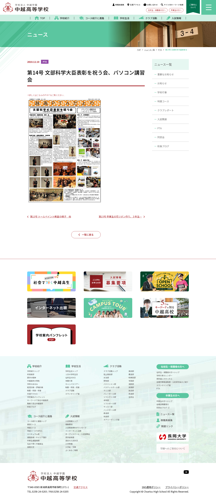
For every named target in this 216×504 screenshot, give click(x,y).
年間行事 (68, 381)
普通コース (31, 424)
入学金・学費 (70, 447)
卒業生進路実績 (33, 440)
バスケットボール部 (111, 387)
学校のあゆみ (32, 384)
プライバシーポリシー (177, 487)
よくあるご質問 (71, 450)
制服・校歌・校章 (34, 390)
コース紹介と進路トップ (36, 421)
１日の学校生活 (71, 374)
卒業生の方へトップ (164, 401)
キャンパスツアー (72, 384)
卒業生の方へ (176, 10)
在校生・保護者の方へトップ (167, 372)
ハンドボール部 (110, 410)
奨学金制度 (69, 437)
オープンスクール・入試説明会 (77, 434)
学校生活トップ (71, 371)
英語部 (131, 387)
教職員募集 (119, 4)
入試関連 (162, 119)
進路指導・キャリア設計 (37, 437)
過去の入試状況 (71, 440)
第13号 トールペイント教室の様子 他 (50, 216)
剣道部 (106, 416)
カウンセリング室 (72, 393)
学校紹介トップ (33, 371)
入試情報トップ (71, 421)
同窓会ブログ (162, 407)
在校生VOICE (70, 377)
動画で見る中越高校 (35, 403)
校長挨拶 (30, 374)
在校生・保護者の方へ (157, 10)
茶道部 (131, 393)
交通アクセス (135, 4)
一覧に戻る (88, 234)
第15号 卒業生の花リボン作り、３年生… (120, 216)
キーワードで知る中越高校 (37, 400)
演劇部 (131, 384)
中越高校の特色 (33, 381)
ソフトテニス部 (110, 397)
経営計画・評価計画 (35, 387)
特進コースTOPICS (34, 431)
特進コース (163, 101)
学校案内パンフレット (36, 397)
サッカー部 (108, 406)
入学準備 (68, 443)
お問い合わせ (152, 4)
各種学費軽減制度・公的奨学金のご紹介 (172, 382)
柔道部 (106, 413)
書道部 (131, 374)
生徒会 (131, 397)
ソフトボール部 (110, 403)
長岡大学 (30, 447)
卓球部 (106, 400)
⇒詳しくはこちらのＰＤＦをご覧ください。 (46, 95)
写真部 (131, 381)
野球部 (106, 381)
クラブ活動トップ (111, 371)
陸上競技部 (108, 374)
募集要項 (68, 424)
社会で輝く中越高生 (35, 443)
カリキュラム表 (33, 434)
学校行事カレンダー (164, 375)
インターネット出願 (73, 431)
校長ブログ (163, 146)
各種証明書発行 (162, 404)
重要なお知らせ (165, 74)
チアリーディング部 (111, 419)
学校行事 (162, 92)
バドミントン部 (110, 384)
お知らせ (162, 83)
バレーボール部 (110, 393)
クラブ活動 (69, 390)
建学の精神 (31, 377)
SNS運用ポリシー (151, 487)
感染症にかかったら (164, 378)
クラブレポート (165, 110)
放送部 (131, 390)
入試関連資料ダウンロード (76, 427)
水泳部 (106, 377)
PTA (159, 128)
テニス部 (107, 390)
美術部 (131, 371)
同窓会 (160, 137)
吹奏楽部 (132, 377)
